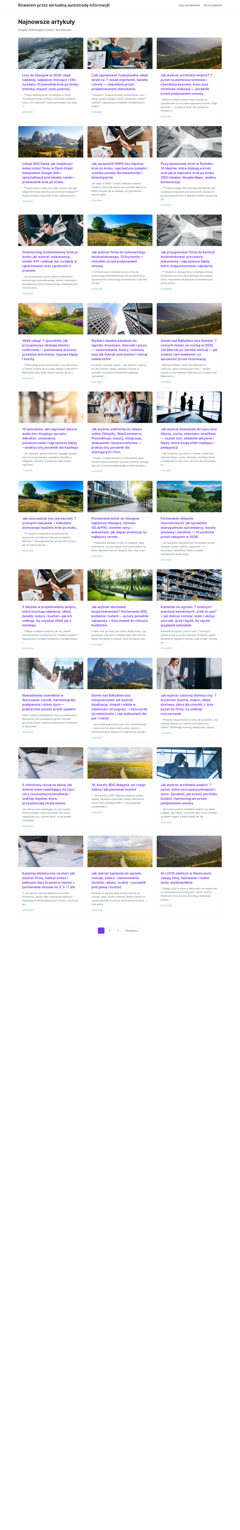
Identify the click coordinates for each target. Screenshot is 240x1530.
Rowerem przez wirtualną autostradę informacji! (64, 5)
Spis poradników (189, 5)
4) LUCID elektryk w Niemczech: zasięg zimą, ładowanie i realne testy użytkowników (186, 877)
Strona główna (213, 5)
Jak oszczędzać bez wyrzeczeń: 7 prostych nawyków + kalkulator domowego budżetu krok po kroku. (49, 523)
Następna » (133, 930)
